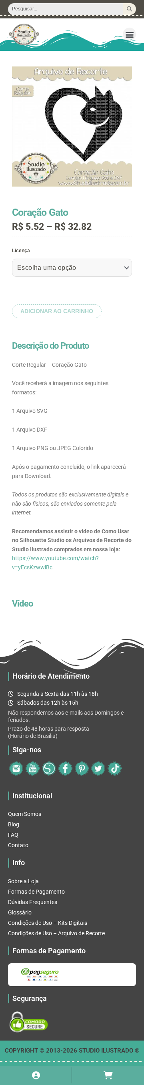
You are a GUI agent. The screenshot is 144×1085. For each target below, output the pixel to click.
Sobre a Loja (23, 881)
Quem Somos (24, 814)
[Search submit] (129, 9)
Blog (13, 824)
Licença (21, 250)
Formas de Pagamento (36, 891)
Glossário (20, 912)
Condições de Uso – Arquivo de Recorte (56, 933)
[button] (129, 34)
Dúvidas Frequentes (32, 902)
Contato (18, 845)
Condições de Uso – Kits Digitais (47, 923)
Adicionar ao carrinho (56, 311)
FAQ (13, 835)
